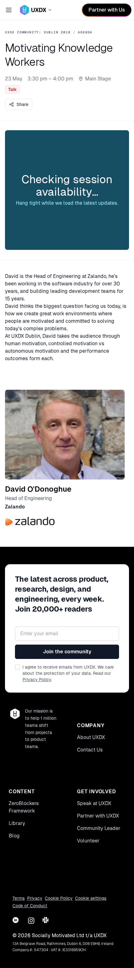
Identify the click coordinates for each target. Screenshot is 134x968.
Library (17, 823)
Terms (18, 898)
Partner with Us (107, 10)
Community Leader (98, 828)
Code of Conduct (29, 905)
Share (22, 104)
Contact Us (90, 750)
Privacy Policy (36, 679)
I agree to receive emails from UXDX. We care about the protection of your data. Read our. (68, 673)
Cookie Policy (59, 898)
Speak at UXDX (94, 803)
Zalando (15, 507)
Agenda (85, 32)
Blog (14, 836)
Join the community (67, 652)
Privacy (34, 898)
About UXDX (91, 737)
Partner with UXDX (98, 816)
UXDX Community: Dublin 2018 (38, 32)
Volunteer (88, 841)
